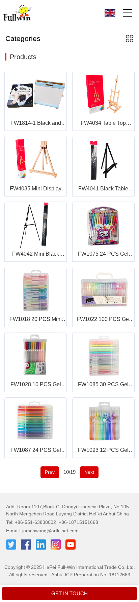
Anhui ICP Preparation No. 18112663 (90, 574)
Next (89, 472)
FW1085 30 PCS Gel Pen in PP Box (103, 385)
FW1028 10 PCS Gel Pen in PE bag (35, 385)
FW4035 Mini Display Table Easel (35, 189)
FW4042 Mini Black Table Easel (35, 254)
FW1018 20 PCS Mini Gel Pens (35, 319)
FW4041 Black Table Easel (103, 189)
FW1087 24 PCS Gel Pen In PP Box (35, 450)
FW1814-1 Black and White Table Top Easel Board (35, 123)
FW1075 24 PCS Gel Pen (103, 254)
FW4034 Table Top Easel (103, 123)
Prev (50, 472)
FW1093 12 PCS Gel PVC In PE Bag (103, 450)
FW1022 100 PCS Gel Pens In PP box (103, 319)
